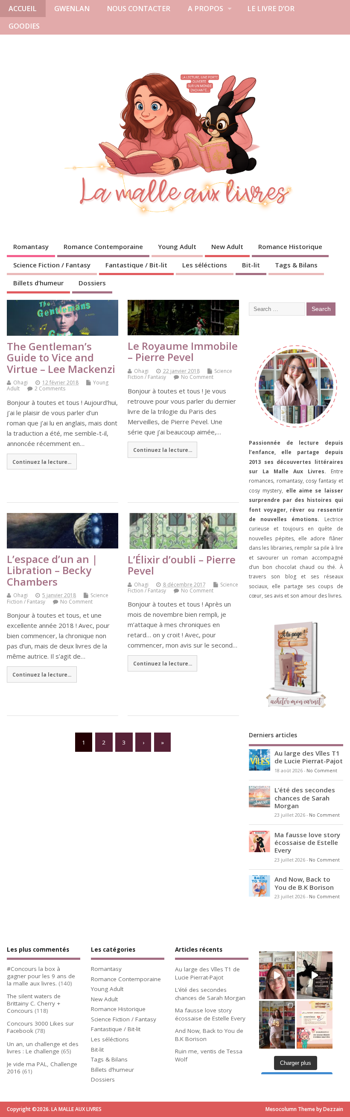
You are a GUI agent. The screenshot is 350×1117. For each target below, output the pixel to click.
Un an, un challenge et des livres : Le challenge (43, 1047)
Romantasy (31, 246)
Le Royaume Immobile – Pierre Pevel (183, 351)
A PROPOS (205, 8)
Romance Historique (290, 246)
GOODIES (24, 26)
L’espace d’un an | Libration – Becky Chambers (52, 570)
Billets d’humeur (38, 283)
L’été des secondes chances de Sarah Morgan (304, 797)
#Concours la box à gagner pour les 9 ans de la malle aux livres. (41, 976)
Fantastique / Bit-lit (136, 265)
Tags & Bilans (296, 265)
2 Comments (50, 388)
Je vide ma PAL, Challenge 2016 (42, 1067)
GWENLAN (72, 8)
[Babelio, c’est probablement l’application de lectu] (277, 975)
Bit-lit (251, 265)
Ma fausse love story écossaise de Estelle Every (307, 842)
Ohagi (20, 382)
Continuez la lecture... (41, 461)
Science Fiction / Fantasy (51, 265)
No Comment (197, 377)
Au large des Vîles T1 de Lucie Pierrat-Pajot (308, 757)
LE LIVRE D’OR (271, 8)
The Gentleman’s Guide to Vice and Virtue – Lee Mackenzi (61, 357)
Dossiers (92, 283)
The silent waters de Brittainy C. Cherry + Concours (34, 1003)
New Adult (227, 246)
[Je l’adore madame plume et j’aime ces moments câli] (314, 975)
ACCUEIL (23, 8)
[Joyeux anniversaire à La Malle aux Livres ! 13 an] (277, 1025)
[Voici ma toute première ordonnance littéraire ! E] (314, 1025)
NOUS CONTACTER (138, 8)
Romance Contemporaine (103, 246)
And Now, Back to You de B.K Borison (304, 883)
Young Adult (177, 246)
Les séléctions (204, 265)
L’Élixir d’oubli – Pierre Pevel (182, 565)
